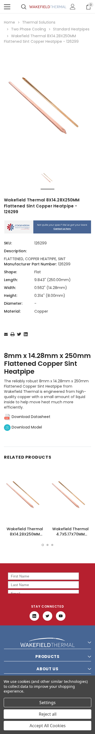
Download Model (26, 427)
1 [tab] (43, 545)
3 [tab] (52, 545)
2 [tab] (47, 545)
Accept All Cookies (48, 725)
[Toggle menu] (7, 7)
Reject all (47, 714)
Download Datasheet (30, 416)
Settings (47, 702)
